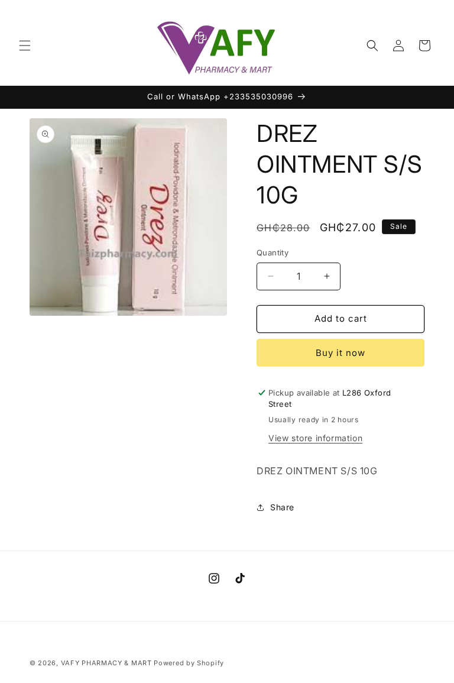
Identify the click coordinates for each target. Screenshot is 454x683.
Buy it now (340, 352)
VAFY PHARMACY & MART (106, 663)
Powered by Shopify (189, 663)
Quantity (272, 252)
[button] (25, 46)
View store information (315, 438)
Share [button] (282, 507)
